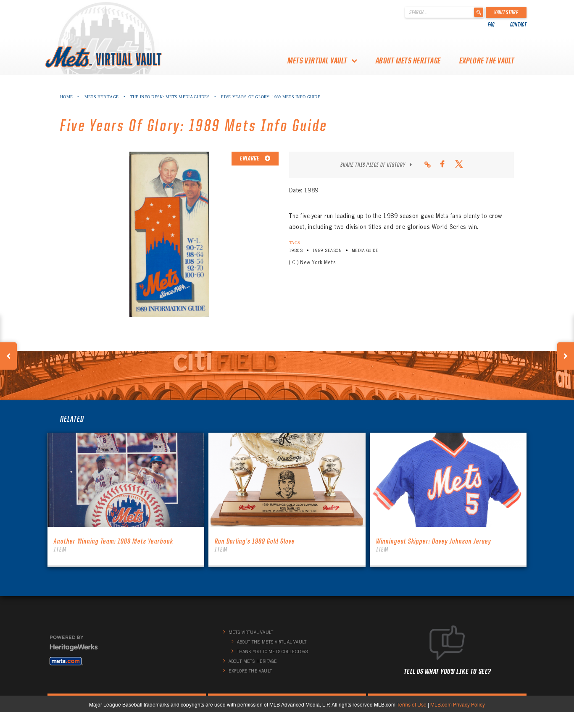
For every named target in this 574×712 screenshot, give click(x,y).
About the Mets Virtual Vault (272, 642)
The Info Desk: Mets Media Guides (170, 97)
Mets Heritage (101, 97)
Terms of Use (412, 704)
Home (66, 97)
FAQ (491, 24)
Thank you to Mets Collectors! (273, 651)
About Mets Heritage (408, 60)
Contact (518, 24)
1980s (296, 250)
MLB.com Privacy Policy (457, 704)
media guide (365, 250)
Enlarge (250, 158)
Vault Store (506, 12)
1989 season (327, 250)
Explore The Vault (487, 60)
